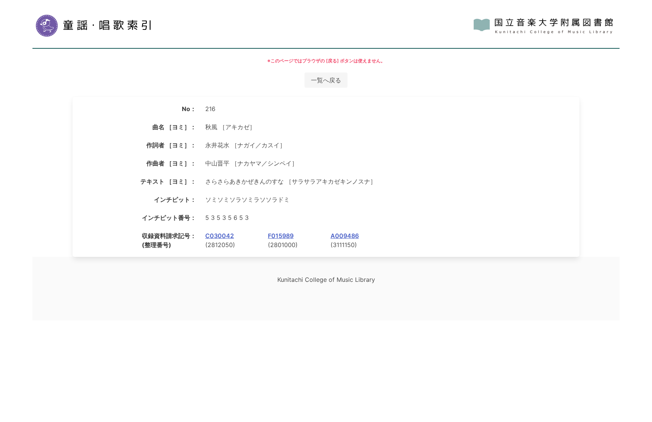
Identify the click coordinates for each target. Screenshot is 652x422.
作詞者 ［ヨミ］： (171, 145)
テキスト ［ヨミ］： (168, 181)
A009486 (345, 236)
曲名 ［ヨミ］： (174, 127)
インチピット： (175, 199)
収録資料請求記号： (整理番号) (169, 240)
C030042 (219, 236)
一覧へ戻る (326, 80)
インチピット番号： (169, 217)
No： (189, 109)
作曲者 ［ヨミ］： (171, 163)
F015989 (281, 236)
